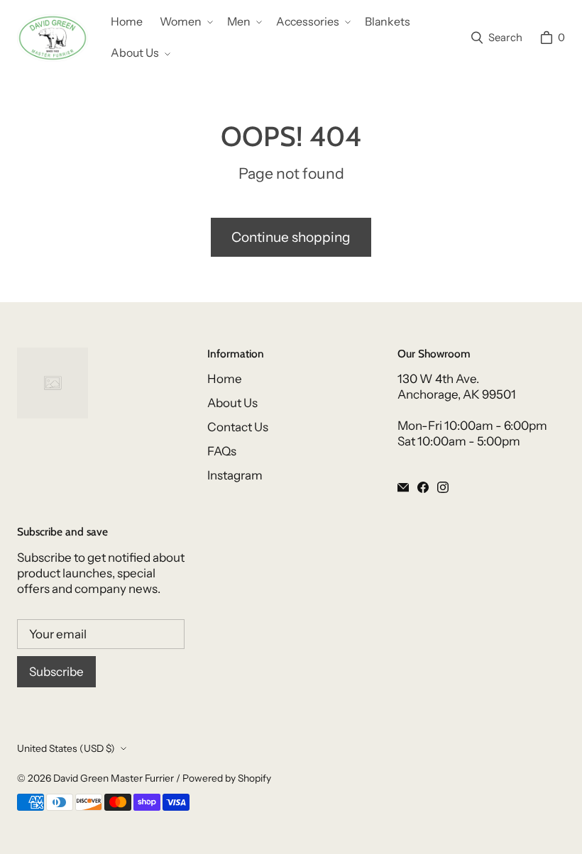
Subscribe (56, 672)
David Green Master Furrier (113, 778)
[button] (185, 22)
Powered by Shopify (226, 778)
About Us (232, 403)
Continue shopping (291, 236)
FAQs (221, 451)
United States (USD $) (66, 748)
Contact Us (237, 427)
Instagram (235, 475)
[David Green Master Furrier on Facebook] (423, 487)
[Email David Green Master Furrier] (403, 487)
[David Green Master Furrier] (52, 38)
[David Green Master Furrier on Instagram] (443, 487)
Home (224, 379)
